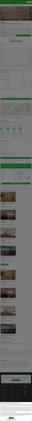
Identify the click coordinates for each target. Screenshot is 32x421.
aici (5, 409)
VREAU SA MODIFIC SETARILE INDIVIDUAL (11, 419)
